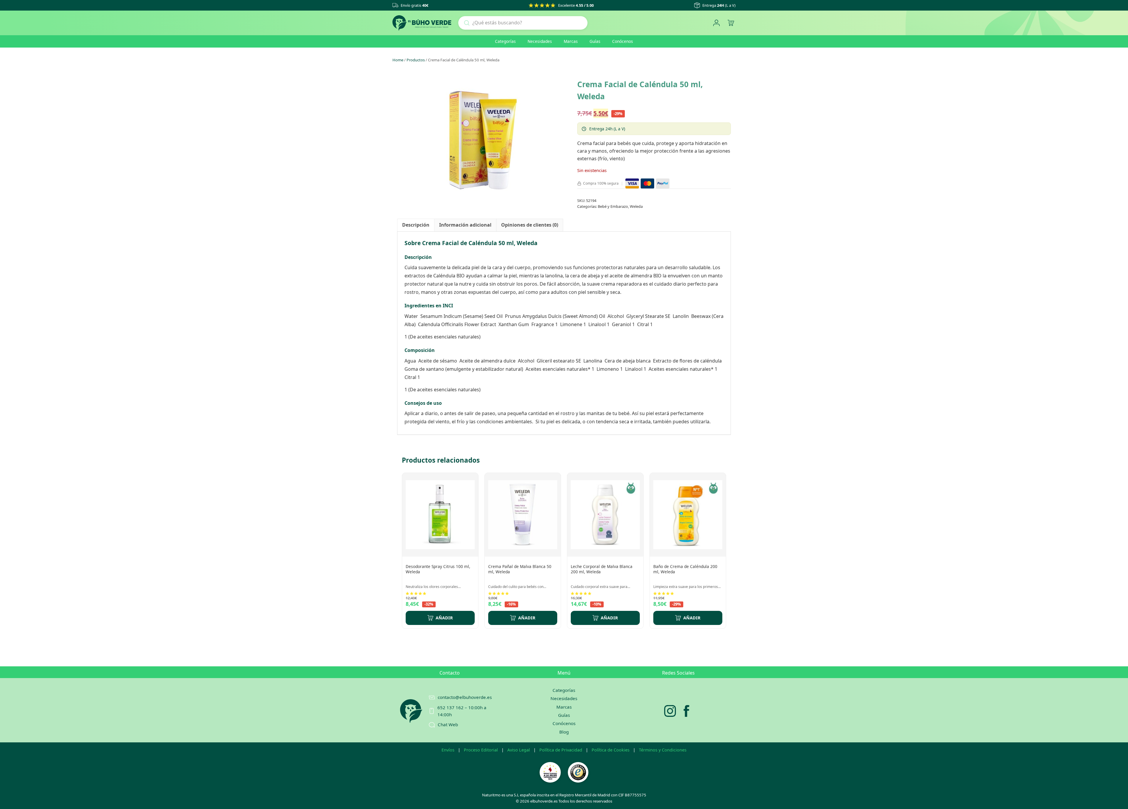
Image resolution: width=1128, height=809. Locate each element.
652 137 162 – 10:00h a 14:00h (461, 710)
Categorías (505, 41)
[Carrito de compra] (731, 23)
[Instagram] (670, 711)
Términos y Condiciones (662, 750)
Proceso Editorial (481, 750)
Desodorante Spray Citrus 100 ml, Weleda (438, 569)
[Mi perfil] (716, 23)
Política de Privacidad (560, 750)
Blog (564, 732)
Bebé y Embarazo (613, 206)
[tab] (415, 225)
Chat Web (448, 724)
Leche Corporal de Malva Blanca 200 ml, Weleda (601, 569)
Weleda (636, 206)
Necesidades (540, 41)
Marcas (571, 41)
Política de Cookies (611, 750)
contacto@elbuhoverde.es (465, 697)
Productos (416, 60)
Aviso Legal (518, 750)
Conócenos (622, 41)
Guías (595, 41)
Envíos (448, 750)
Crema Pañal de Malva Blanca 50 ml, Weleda (519, 569)
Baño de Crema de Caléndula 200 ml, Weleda (685, 569)
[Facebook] (686, 711)
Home (397, 60)
